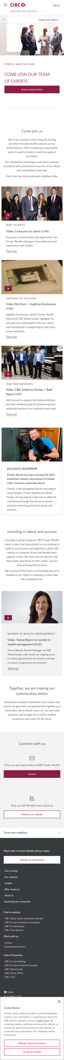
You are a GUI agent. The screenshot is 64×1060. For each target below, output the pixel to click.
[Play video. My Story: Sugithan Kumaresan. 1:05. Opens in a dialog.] (32, 277)
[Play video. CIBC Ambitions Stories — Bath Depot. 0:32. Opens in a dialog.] (32, 363)
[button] (56, 4)
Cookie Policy (42, 1020)
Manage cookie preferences (32, 1043)
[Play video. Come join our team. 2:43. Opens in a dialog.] (32, 204)
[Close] (59, 1001)
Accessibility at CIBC (16, 997)
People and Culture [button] (48, 19)
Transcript (11, 251)
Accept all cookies (32, 1051)
